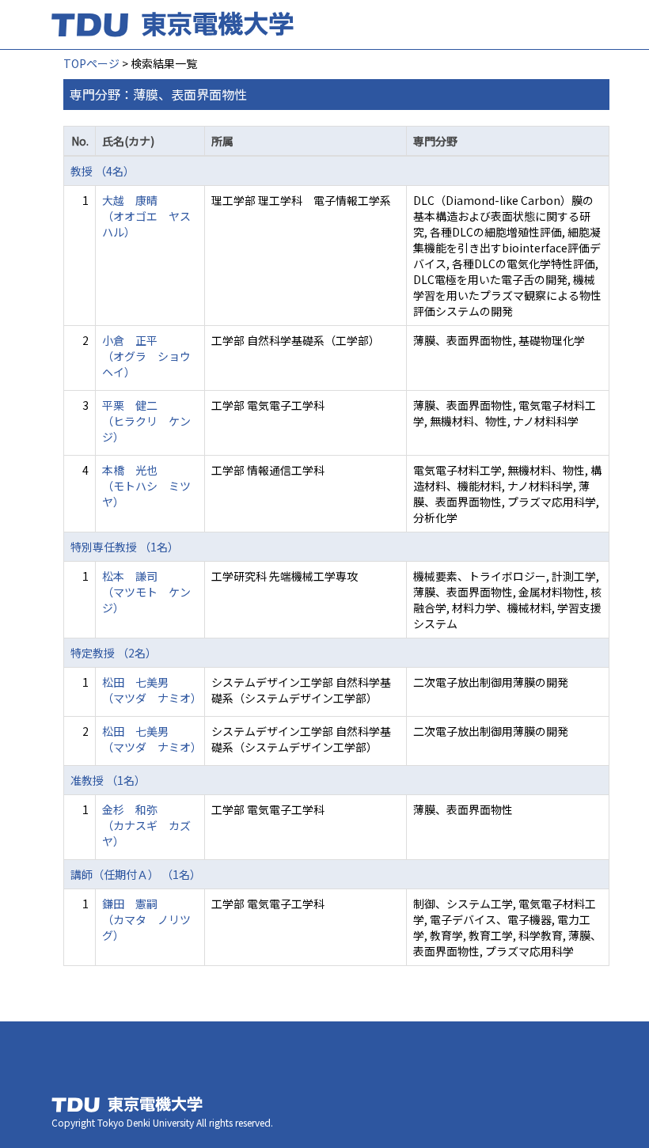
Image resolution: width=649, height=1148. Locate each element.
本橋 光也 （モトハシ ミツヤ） (146, 486)
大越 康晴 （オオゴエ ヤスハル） (146, 216)
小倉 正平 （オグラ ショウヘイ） (146, 356)
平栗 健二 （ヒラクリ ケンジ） (146, 421)
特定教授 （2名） (113, 653)
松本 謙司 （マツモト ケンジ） (146, 592)
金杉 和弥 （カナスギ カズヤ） (146, 825)
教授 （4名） (102, 171)
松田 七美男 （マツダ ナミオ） (152, 690)
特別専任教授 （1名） (124, 547)
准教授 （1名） (108, 780)
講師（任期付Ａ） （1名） (135, 874)
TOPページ (91, 63)
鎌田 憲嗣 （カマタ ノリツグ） (146, 919)
